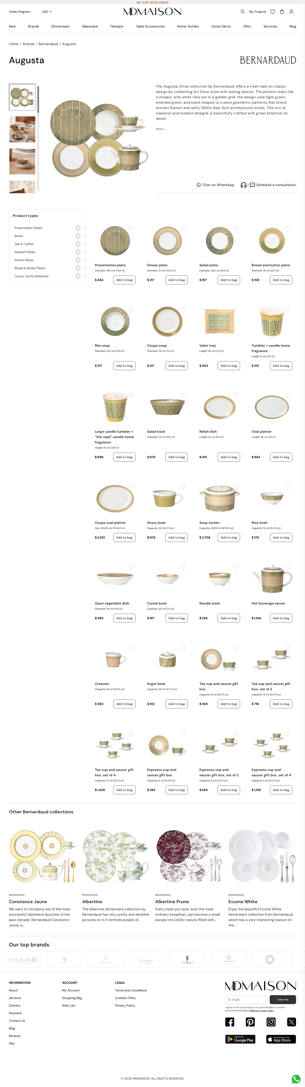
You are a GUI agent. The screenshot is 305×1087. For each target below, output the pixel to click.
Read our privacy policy (262, 1010)
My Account (70, 990)
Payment (15, 1013)
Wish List (68, 1005)
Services (270, 26)
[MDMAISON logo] (260, 986)
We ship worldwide (152, 2)
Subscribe (283, 999)
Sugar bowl (156, 684)
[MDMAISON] (152, 12)
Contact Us (17, 1021)
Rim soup (102, 345)
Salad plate (208, 265)
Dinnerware (60, 26)
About (13, 990)
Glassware (90, 26)
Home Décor (221, 26)
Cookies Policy (125, 998)
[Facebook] (229, 1023)
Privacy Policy (125, 1005)
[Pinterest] (250, 1023)
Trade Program (19, 12)
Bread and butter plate (271, 265)
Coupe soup (157, 345)
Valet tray (207, 345)
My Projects (257, 12)
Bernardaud (48, 44)
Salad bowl (156, 431)
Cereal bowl (157, 603)
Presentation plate (110, 265)
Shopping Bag (72, 998)
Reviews (15, 1036)
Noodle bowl (209, 603)
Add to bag (124, 280)
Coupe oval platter (110, 522)
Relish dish (208, 431)
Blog (293, 26)
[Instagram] (271, 1023)
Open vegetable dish (112, 603)
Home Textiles (188, 26)
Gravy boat (156, 522)
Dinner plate (157, 265)
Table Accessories (150, 26)
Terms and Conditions (131, 990)
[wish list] (272, 11)
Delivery (15, 1005)
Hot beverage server (268, 603)
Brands (33, 26)
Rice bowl (259, 522)
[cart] (282, 11)
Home (14, 44)
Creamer (102, 684)
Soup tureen (209, 522)
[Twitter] (291, 1023)
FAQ (12, 1043)
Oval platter (262, 431)
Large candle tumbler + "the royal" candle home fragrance (114, 437)
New (12, 26)
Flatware (116, 26)
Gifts (247, 26)
